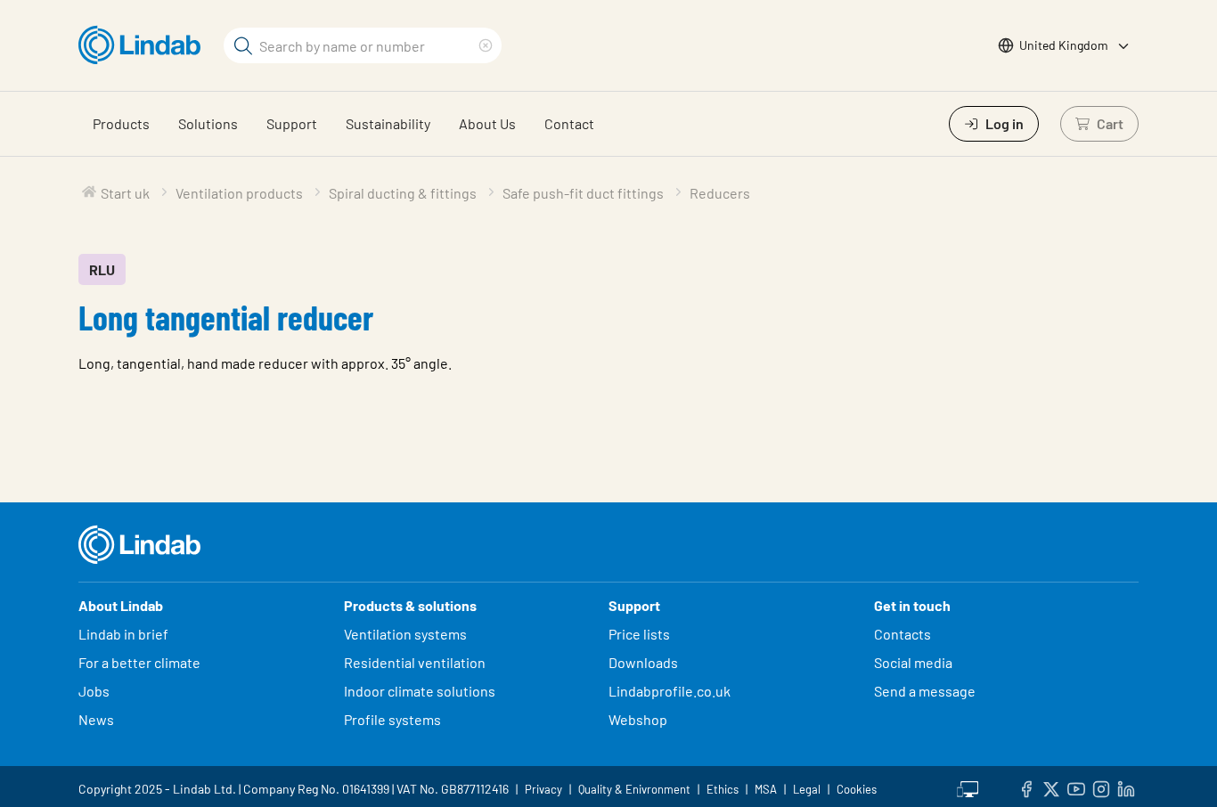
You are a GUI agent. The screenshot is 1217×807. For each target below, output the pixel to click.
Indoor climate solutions (419, 690)
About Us (487, 123)
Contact (569, 123)
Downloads (643, 662)
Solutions (208, 123)
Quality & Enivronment (634, 789)
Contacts (902, 633)
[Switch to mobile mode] (967, 786)
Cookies (857, 789)
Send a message (925, 690)
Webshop (637, 719)
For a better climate (139, 662)
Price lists (639, 633)
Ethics (723, 789)
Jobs (94, 690)
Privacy (543, 789)
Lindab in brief (123, 633)
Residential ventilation (415, 662)
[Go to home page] (143, 45)
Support (291, 123)
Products (121, 123)
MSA (766, 789)
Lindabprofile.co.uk (669, 690)
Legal (807, 789)
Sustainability (388, 123)
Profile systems (392, 719)
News (96, 719)
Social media (913, 662)
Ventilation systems (405, 633)
